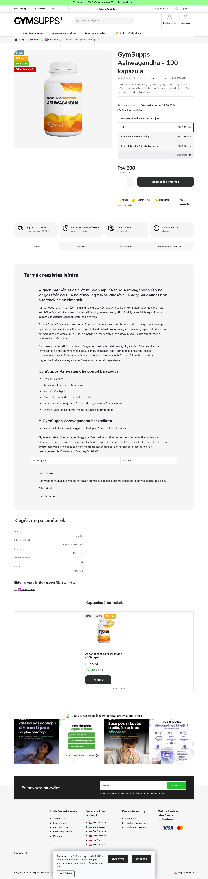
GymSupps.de (99, 831)
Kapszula (78, 553)
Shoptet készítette (186, 872)
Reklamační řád (60, 827)
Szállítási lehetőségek (133, 110)
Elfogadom (141, 858)
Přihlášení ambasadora (135, 827)
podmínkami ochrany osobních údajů (146, 793)
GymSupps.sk (99, 827)
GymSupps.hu (99, 844)
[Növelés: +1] (130, 179)
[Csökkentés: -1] (130, 184)
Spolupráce (55, 8)
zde (58, 866)
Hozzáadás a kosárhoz (165, 182)
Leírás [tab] (37, 246)
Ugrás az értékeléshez (157, 78)
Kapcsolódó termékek (169, 246)
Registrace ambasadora (136, 823)
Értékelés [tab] (82, 246)
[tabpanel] (104, 651)
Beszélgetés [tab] (126, 246)
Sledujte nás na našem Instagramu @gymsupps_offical (107, 716)
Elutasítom (118, 858)
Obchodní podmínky (62, 832)
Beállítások (65, 873)
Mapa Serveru (59, 823)
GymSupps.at (99, 836)
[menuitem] (35, 33)
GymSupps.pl (98, 840)
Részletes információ (138, 92)
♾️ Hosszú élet (26, 589)
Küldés (176, 785)
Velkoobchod (39, 8)
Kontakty (57, 836)
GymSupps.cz (99, 822)
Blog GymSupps (21, 8)
